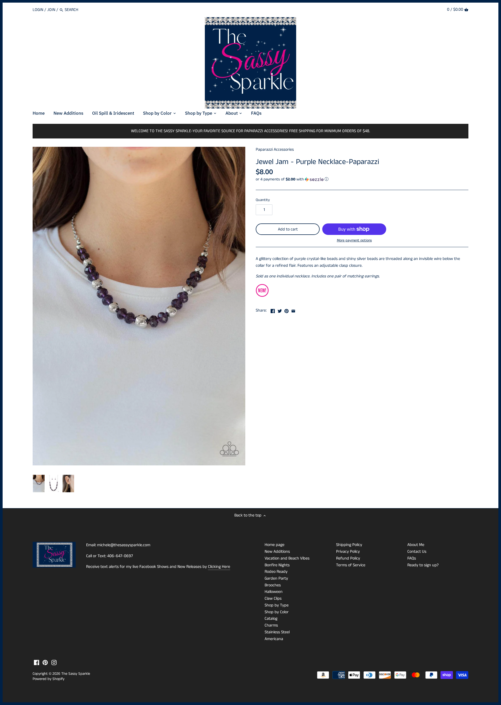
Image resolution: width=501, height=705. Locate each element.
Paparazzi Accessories (275, 150)
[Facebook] (36, 662)
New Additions (277, 552)
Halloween (274, 592)
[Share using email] (293, 310)
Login (38, 10)
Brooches (273, 585)
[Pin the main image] (286, 310)
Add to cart (288, 229)
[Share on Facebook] (273, 310)
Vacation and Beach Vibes (287, 558)
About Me (415, 545)
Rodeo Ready (276, 572)
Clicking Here (219, 567)
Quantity (263, 200)
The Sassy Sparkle (75, 673)
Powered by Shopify (48, 679)
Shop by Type (277, 605)
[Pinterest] (45, 662)
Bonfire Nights (277, 565)
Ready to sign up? (423, 565)
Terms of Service (350, 565)
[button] (362, 179)
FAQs (411, 558)
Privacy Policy (348, 552)
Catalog (271, 619)
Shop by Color (277, 612)
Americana (274, 639)
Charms (271, 625)
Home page (274, 545)
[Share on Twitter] (280, 310)
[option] (39, 484)
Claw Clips (273, 598)
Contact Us (416, 552)
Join (51, 10)
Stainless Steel (277, 632)
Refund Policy (348, 558)
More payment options (354, 240)
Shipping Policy (349, 545)
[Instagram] (54, 662)
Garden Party (276, 578)
